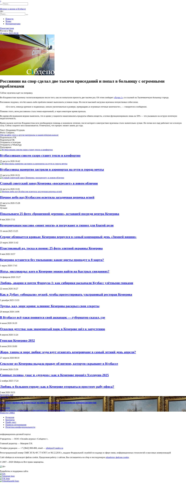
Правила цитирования (15, 425)
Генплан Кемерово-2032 (17, 340)
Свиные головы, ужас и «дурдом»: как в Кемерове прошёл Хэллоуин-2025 (54, 375)
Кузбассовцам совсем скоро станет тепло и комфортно (40, 155)
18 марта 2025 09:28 (9, 33)
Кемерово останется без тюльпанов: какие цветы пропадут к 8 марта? (52, 260)
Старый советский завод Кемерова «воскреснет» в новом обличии (49, 183)
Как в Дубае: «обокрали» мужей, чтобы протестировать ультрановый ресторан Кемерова (66, 294)
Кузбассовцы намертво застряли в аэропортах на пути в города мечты (52, 169)
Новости (9, 19)
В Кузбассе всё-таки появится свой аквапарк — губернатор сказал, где (52, 317)
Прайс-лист (10, 422)
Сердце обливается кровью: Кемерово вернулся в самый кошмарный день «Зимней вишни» (68, 237)
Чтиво (8, 21)
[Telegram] (7, 476)
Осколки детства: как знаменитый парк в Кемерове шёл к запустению (52, 329)
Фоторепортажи (12, 24)
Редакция (9, 417)
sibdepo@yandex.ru (54, 448)
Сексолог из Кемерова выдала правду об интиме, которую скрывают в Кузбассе (59, 363)
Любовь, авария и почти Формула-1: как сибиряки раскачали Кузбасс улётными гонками (66, 283)
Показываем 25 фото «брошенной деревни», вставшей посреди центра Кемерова (59, 214)
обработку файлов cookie (117, 457)
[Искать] (1, 4)
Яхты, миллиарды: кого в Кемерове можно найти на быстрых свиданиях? (54, 271)
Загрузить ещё (6, 395)
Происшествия (7, 28)
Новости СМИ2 (7, 413)
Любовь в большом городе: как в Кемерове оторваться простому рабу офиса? (57, 386)
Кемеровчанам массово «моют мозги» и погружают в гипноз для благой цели (57, 225)
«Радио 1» (118, 97)
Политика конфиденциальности (20, 427)
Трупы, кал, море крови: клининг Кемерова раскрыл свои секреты (49, 306)
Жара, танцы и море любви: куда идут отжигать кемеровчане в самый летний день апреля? (68, 352)
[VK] (5, 478)
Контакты (10, 420)
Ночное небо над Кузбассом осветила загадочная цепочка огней (47, 197)
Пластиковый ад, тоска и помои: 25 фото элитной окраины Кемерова (51, 248)
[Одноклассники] (9, 481)
